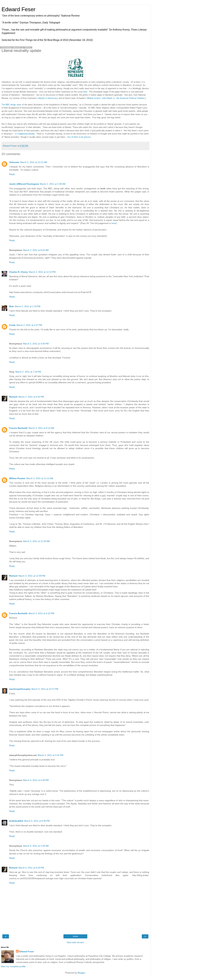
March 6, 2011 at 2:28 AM (36, 846)
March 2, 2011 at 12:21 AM (33, 162)
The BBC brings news (11, 104)
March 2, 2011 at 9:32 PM (31, 396)
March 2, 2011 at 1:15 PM (27, 306)
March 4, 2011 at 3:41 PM (50, 755)
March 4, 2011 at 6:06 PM (37, 821)
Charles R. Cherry (18, 272)
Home (75, 936)
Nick (11, 306)
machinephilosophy (19, 689)
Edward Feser (18, 9)
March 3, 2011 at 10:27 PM (44, 689)
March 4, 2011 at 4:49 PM (36, 780)
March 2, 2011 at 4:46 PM (36, 343)
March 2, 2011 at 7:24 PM (28, 371)
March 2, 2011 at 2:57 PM (29, 325)
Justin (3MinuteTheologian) (24, 184)
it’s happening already (25, 134)
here (85, 92)
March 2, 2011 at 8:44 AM (36, 250)
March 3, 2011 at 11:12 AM (39, 478)
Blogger (81, 972)
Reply (12, 174)
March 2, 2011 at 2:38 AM (52, 184)
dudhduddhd (16, 821)
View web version (75, 942)
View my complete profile (13, 966)
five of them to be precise (79, 137)
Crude (12, 325)
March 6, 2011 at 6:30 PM (31, 867)
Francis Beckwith (18, 428)
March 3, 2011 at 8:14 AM (41, 428)
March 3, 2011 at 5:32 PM (41, 613)
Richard (13, 396)
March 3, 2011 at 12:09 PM (31, 576)
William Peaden (17, 478)
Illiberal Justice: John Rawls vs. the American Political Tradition (116, 98)
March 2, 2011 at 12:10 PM (42, 272)
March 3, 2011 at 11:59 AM (36, 541)
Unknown (14, 162)
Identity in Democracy (48, 98)
